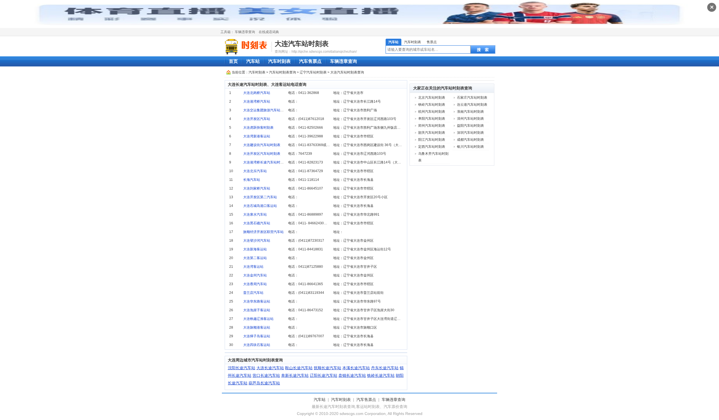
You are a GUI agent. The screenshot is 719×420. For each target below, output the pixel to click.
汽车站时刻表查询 (282, 72)
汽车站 (393, 42)
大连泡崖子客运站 (256, 310)
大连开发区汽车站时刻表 (261, 154)
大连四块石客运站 (256, 345)
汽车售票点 (310, 61)
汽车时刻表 (412, 42)
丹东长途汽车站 (385, 368)
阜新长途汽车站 (295, 375)
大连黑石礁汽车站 (256, 223)
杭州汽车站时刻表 (431, 112)
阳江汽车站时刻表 (431, 140)
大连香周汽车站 (255, 284)
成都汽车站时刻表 (470, 140)
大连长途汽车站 (270, 368)
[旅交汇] (246, 47)
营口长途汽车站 (266, 375)
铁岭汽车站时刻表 (431, 105)
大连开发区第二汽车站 (260, 197)
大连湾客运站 (253, 267)
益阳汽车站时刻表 (470, 126)
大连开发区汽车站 (256, 119)
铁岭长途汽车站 (381, 375)
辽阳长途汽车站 (323, 375)
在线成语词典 (269, 32)
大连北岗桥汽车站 (256, 93)
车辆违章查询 (245, 32)
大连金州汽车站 (255, 275)
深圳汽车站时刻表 (470, 133)
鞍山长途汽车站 (299, 368)
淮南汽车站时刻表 (470, 112)
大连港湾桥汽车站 (256, 101)
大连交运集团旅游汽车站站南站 (266, 110)
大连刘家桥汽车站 (256, 188)
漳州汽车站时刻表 (470, 119)
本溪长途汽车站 (356, 368)
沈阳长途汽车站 (241, 368)
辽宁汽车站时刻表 (313, 72)
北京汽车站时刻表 (431, 98)
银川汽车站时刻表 (470, 147)
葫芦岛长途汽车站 (264, 383)
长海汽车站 (251, 180)
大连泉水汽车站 (255, 214)
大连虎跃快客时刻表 (258, 128)
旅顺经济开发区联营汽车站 (263, 232)
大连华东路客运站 (256, 301)
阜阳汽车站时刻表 (431, 119)
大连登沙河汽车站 (256, 241)
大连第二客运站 (255, 258)
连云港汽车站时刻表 (472, 105)
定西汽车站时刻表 (431, 147)
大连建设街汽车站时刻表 (261, 145)
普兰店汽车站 (253, 293)
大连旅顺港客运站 (256, 327)
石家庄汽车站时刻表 (472, 98)
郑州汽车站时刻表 (431, 126)
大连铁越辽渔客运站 (258, 319)
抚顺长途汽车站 (327, 368)
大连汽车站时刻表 (302, 43)
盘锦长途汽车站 (352, 375)
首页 (233, 61)
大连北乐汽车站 (255, 171)
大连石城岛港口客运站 (260, 206)
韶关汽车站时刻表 (431, 133)
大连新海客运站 (255, 249)
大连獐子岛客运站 (256, 336)
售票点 (432, 42)
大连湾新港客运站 (256, 136)
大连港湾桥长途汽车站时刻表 (265, 162)
